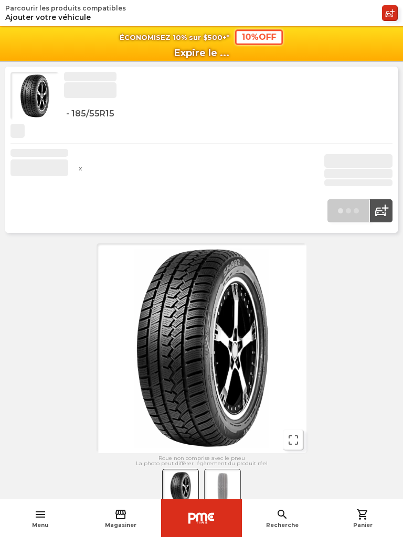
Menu (40, 518)
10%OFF (259, 37)
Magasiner (120, 518)
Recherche (282, 518)
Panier (363, 518)
